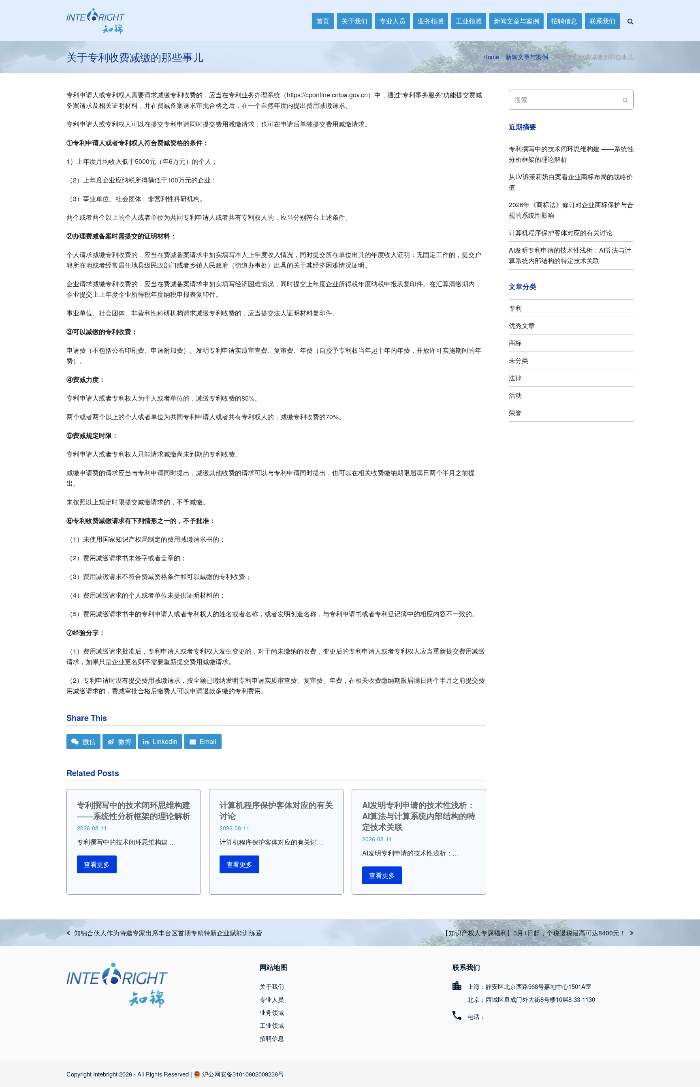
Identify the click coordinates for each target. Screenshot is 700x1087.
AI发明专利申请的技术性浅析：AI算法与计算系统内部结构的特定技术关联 (418, 815)
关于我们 (272, 986)
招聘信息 (272, 1038)
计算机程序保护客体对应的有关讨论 (276, 810)
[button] (630, 21)
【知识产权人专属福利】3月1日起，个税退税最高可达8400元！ (534, 933)
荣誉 (515, 412)
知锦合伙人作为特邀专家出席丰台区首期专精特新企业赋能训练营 (164, 933)
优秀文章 (522, 325)
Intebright (105, 1074)
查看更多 (97, 864)
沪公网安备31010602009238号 (243, 1074)
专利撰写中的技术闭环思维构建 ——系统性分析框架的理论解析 (133, 810)
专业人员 (272, 999)
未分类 (518, 360)
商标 (515, 342)
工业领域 (272, 1025)
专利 (515, 308)
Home (491, 56)
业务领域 (272, 1012)
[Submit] (625, 100)
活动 (515, 395)
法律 (515, 377)
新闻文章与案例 (527, 56)
